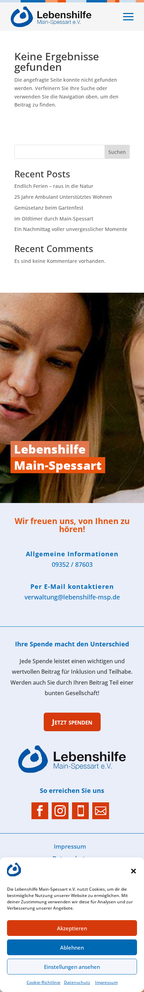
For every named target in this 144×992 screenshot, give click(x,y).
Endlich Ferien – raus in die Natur (53, 186)
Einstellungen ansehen (72, 966)
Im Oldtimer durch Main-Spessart (53, 218)
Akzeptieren (72, 928)
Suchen (117, 152)
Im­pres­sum (106, 982)
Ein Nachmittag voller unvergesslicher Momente (70, 229)
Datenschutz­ (77, 982)
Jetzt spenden (72, 722)
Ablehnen (72, 947)
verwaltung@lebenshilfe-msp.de (72, 597)
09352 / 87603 (72, 564)
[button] (133, 871)
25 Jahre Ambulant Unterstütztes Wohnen (63, 196)
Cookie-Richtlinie (43, 982)
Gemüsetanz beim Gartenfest (48, 207)
